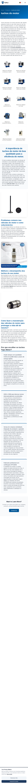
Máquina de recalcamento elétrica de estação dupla (7, 122)
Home (2, 10)
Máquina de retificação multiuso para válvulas (20, 88)
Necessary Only (13, 777)
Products (7, 10)
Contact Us (14, 510)
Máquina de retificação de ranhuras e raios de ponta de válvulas (7, 71)
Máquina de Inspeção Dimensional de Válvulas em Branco (21, 139)
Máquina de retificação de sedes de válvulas (7, 88)
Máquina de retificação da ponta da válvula (20, 71)
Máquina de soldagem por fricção (20, 105)
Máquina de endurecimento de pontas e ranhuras (7, 105)
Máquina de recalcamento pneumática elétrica (21, 122)
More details (9, 774)
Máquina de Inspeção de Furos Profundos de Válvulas (7, 139)
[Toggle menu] (25, 2)
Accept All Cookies (14, 781)
